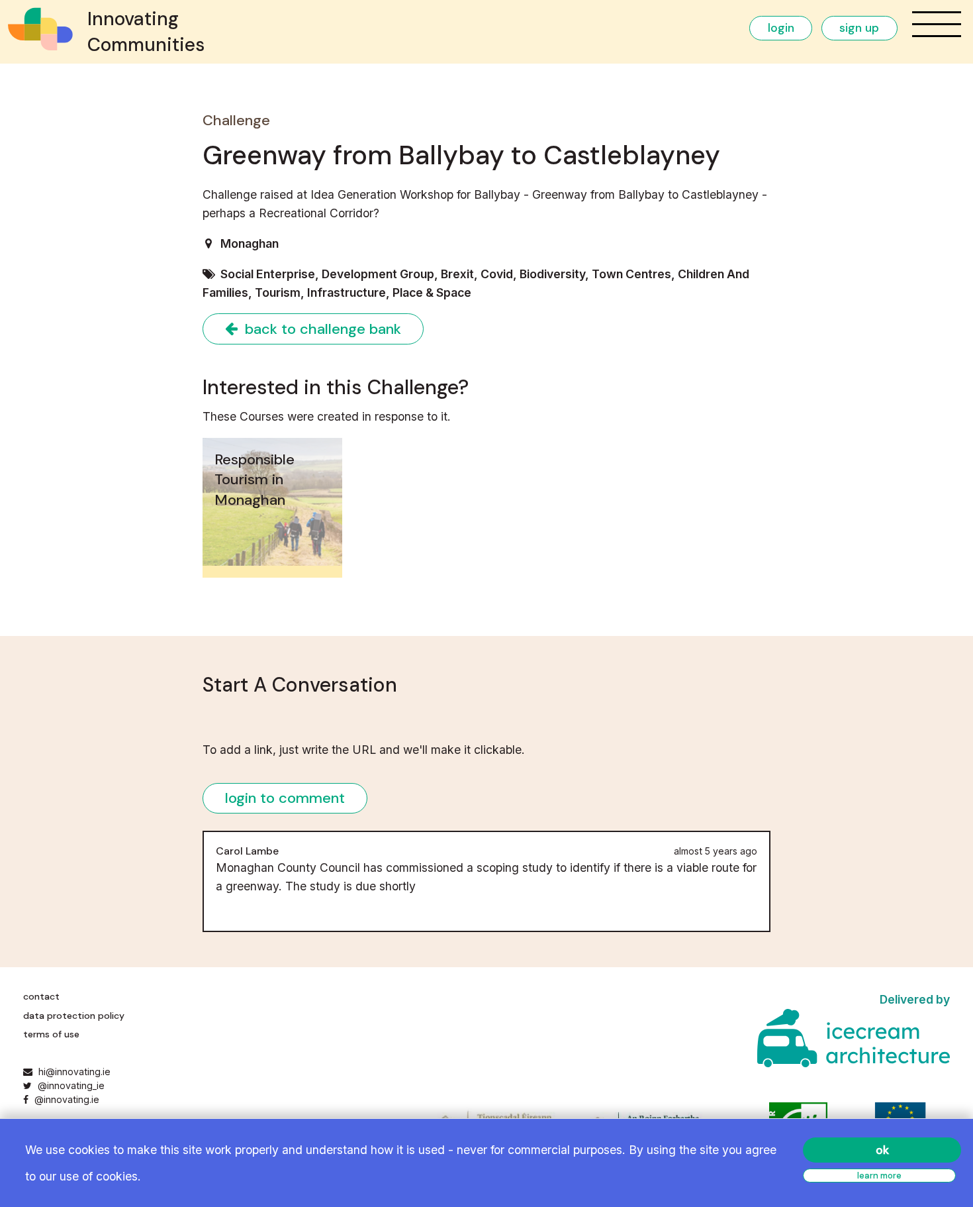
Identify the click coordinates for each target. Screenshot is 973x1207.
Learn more (879, 1175)
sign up (859, 28)
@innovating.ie (65, 1099)
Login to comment (285, 798)
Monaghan (249, 243)
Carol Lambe (247, 851)
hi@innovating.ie (74, 1071)
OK (882, 1150)
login (781, 28)
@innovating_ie (69, 1085)
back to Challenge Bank (321, 329)
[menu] (936, 24)
